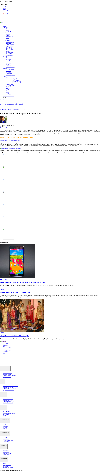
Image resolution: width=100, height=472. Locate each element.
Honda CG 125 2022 (8, 399)
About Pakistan (9, 94)
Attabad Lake (6, 439)
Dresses (2, 127)
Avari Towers (6, 414)
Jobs (4, 346)
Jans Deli (5, 424)
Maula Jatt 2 (6, 466)
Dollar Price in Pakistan (8, 96)
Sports (7, 89)
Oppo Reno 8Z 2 (7, 377)
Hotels (7, 30)
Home (4, 26)
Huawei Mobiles (10, 49)
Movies (7, 64)
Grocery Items (9, 73)
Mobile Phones (6, 40)
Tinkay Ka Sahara (7, 465)
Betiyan (5, 463)
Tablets (7, 35)
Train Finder (11, 85)
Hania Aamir (6, 450)
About (4, 9)
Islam (7, 77)
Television (8, 65)
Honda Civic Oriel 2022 (8, 387)
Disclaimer (5, 351)
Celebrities (8, 63)
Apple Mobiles (9, 46)
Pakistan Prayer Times (14, 79)
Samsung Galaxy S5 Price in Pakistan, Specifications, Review (23, 282)
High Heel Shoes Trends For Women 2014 (15, 292)
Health (7, 92)
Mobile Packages (10, 42)
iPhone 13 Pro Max (7, 373)
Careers (4, 8)
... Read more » (56, 296)
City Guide (5, 27)
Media (4, 61)
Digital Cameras (9, 36)
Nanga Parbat (6, 437)
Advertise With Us (7, 347)
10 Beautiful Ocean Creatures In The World (13, 109)
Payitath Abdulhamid (8, 467)
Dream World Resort (8, 411)
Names (7, 90)
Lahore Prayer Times (16, 81)
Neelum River (6, 441)
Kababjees (5, 426)
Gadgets (5, 32)
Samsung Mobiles (10, 44)
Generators (8, 71)
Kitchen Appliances (10, 75)
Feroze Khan (6, 452)
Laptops (8, 34)
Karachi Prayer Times (17, 80)
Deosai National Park (8, 440)
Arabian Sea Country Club (9, 413)
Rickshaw (8, 60)
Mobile (2, 279)
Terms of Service (7, 350)
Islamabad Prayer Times (17, 82)
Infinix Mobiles (9, 55)
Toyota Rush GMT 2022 (8, 390)
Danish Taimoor (6, 454)
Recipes (8, 88)
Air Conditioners (10, 69)
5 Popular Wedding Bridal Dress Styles (14, 336)
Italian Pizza (6, 428)
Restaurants (8, 28)
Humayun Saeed (7, 453)
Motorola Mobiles (10, 52)
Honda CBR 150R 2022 (8, 400)
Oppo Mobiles (9, 53)
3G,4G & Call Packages (8, 6)
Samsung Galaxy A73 (8, 374)
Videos (7, 93)
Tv (6, 39)
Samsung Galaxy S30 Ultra (9, 375)
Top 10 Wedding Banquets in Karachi (11, 104)
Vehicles (5, 56)
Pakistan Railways (10, 84)
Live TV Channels (10, 67)
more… (4, 76)
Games (7, 38)
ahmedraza (3, 124)
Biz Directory (9, 86)
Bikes (7, 57)
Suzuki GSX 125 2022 (8, 401)
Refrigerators (9, 72)
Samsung (6, 279)
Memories (5, 427)
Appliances (5, 68)
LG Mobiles (8, 47)
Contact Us (5, 10)
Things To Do (9, 31)
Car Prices (8, 59)
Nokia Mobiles (9, 43)
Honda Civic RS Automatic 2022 (10, 386)
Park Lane (5, 415)
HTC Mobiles (9, 48)
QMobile (8, 51)
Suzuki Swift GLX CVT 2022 (10, 388)
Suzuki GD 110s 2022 (8, 403)
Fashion (6, 127)
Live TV (6, 13)
